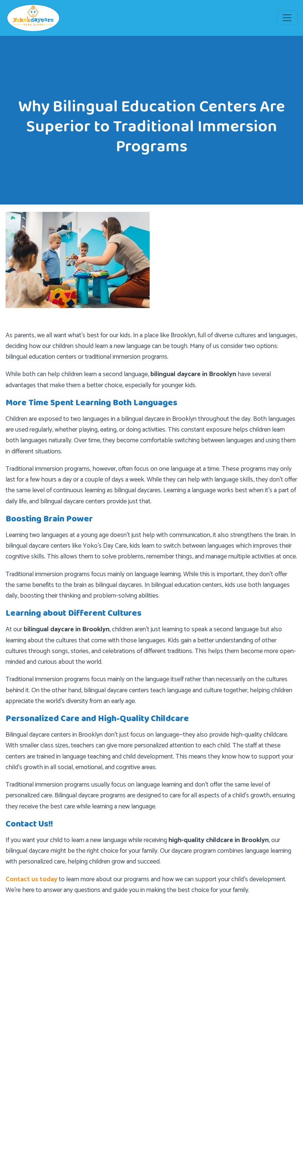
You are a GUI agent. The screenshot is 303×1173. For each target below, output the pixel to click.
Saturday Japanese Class (43, 1122)
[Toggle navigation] (287, 17)
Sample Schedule (35, 1108)
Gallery (22, 1078)
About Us (175, 989)
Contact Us (178, 1033)
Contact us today (31, 879)
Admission (177, 1003)
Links (20, 1093)
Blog (170, 1018)
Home (171, 974)
